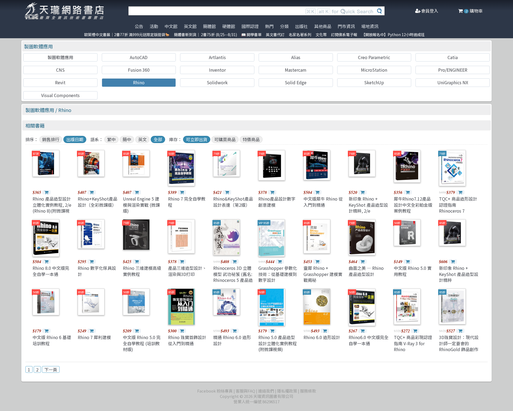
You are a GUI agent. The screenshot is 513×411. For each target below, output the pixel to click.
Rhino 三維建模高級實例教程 (142, 271)
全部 (158, 139)
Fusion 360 (139, 70)
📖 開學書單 (251, 34)
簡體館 (209, 26)
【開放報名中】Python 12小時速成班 (393, 34)
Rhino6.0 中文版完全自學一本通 (368, 340)
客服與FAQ (245, 391)
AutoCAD (138, 57)
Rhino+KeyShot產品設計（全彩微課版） (97, 201)
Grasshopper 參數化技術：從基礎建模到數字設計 (277, 274)
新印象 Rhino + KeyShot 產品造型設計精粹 (458, 274)
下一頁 (50, 369)
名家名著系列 (300, 34)
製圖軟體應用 (38, 46)
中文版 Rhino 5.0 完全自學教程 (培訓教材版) (142, 343)
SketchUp (374, 82)
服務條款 (308, 391)
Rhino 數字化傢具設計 (97, 271)
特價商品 (251, 139)
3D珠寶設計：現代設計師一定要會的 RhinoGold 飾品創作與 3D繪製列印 (459, 346)
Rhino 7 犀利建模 (94, 337)
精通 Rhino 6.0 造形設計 (232, 340)
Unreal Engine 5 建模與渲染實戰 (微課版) (141, 204)
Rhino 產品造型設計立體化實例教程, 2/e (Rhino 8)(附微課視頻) (52, 207)
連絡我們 (266, 391)
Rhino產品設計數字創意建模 (277, 201)
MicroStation (374, 70)
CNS (60, 70)
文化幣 (321, 34)
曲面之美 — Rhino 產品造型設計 (366, 271)
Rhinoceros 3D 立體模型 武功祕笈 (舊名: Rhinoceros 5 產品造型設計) (233, 277)
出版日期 (74, 139)
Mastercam (295, 70)
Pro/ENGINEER (452, 70)
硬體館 (228, 26)
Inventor (217, 70)
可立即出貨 (196, 139)
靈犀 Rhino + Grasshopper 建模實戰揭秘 (323, 274)
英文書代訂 (275, 34)
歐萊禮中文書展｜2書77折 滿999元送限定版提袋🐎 (127, 34)
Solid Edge (295, 82)
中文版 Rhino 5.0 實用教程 (413, 271)
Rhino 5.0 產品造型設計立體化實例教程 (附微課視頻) (277, 343)
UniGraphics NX (452, 82)
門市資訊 (346, 26)
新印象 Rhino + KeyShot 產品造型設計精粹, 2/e (368, 204)
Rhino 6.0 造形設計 (322, 337)
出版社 (301, 26)
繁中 (111, 139)
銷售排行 (50, 139)
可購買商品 (225, 139)
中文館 (171, 26)
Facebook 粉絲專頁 (215, 391)
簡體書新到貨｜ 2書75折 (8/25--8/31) (205, 34)
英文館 (190, 26)
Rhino (139, 82)
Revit (60, 82)
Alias (295, 57)
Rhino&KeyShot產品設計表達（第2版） (233, 201)
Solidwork (217, 82)
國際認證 (250, 26)
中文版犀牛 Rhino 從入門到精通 (323, 201)
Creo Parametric (374, 57)
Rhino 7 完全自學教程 (186, 201)
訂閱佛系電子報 (344, 34)
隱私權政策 (287, 391)
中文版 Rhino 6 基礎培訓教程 (52, 340)
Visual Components (60, 95)
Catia (453, 57)
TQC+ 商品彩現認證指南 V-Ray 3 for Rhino (413, 343)
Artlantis (217, 57)
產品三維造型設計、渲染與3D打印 (187, 271)
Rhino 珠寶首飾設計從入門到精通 (187, 340)
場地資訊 (369, 26)
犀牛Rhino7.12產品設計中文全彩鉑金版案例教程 (413, 204)
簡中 (127, 139)
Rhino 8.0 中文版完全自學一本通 (51, 271)
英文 (142, 139)
